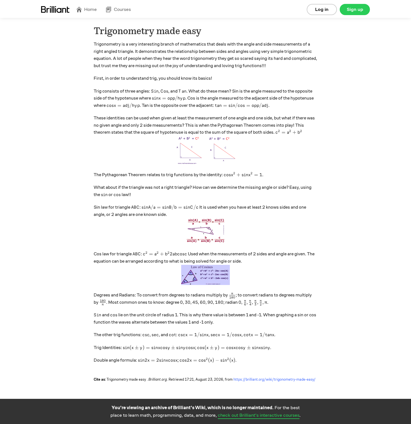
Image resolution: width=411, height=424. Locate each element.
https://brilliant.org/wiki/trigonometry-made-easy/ (274, 379)
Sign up (355, 9)
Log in (322, 9)
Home (90, 9)
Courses (122, 9)
